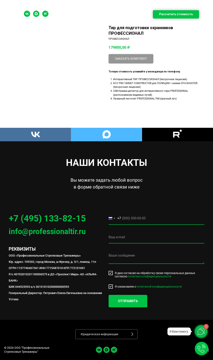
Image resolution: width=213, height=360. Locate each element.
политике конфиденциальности (149, 276)
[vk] (99, 350)
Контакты (171, 24)
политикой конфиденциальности (159, 286)
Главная (40, 24)
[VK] (27, 15)
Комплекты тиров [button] (132, 24)
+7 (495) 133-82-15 (47, 218)
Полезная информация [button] (80, 24)
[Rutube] (45, 15)
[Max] (36, 15)
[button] (106, 334)
